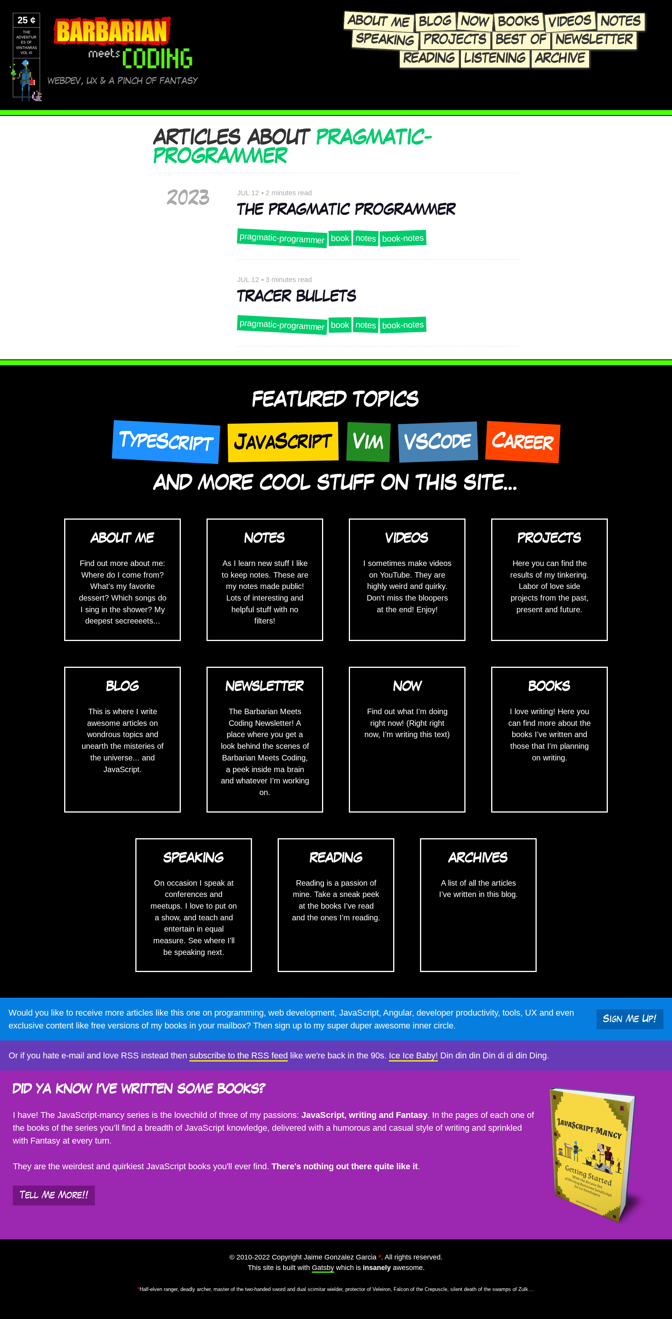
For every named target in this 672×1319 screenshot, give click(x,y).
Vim (368, 442)
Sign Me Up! (629, 1019)
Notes (621, 22)
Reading (429, 59)
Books (519, 22)
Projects (455, 40)
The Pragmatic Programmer (346, 210)
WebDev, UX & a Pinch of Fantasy (123, 81)
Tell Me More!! (54, 1195)
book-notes (403, 238)
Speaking (385, 40)
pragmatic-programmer (282, 238)
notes (365, 238)
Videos (570, 21)
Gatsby (323, 1268)
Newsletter (594, 40)
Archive (560, 59)
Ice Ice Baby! (413, 1055)
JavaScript (283, 442)
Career (522, 441)
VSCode (437, 441)
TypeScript (166, 442)
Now (475, 22)
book (340, 238)
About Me (379, 21)
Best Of (521, 40)
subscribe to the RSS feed (238, 1055)
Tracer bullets (297, 297)
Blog (435, 22)
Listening (495, 59)
